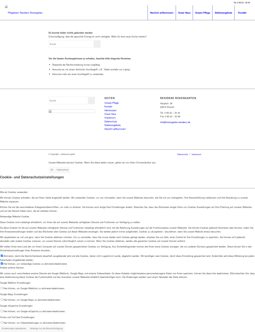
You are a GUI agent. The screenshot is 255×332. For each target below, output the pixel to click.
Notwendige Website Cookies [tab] (14, 216)
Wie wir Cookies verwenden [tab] (14, 192)
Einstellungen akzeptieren (14, 328)
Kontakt (108, 106)
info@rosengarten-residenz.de (175, 122)
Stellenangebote (112, 125)
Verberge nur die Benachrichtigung (46, 328)
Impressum (110, 117)
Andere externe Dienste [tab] (12, 267)
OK (51, 169)
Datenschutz (110, 121)
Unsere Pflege (111, 102)
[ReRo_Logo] (23, 12)
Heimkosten (110, 110)
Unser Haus (110, 114)
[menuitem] (162, 12)
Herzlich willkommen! (115, 129)
